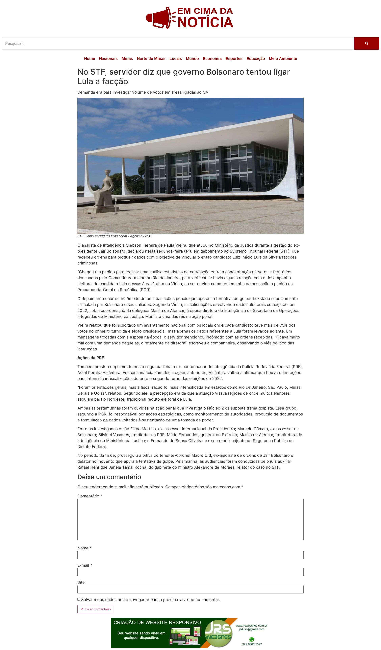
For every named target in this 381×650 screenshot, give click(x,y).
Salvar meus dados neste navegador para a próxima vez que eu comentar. (150, 600)
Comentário (89, 496)
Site (81, 582)
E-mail (84, 565)
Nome (84, 548)
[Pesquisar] (366, 43)
